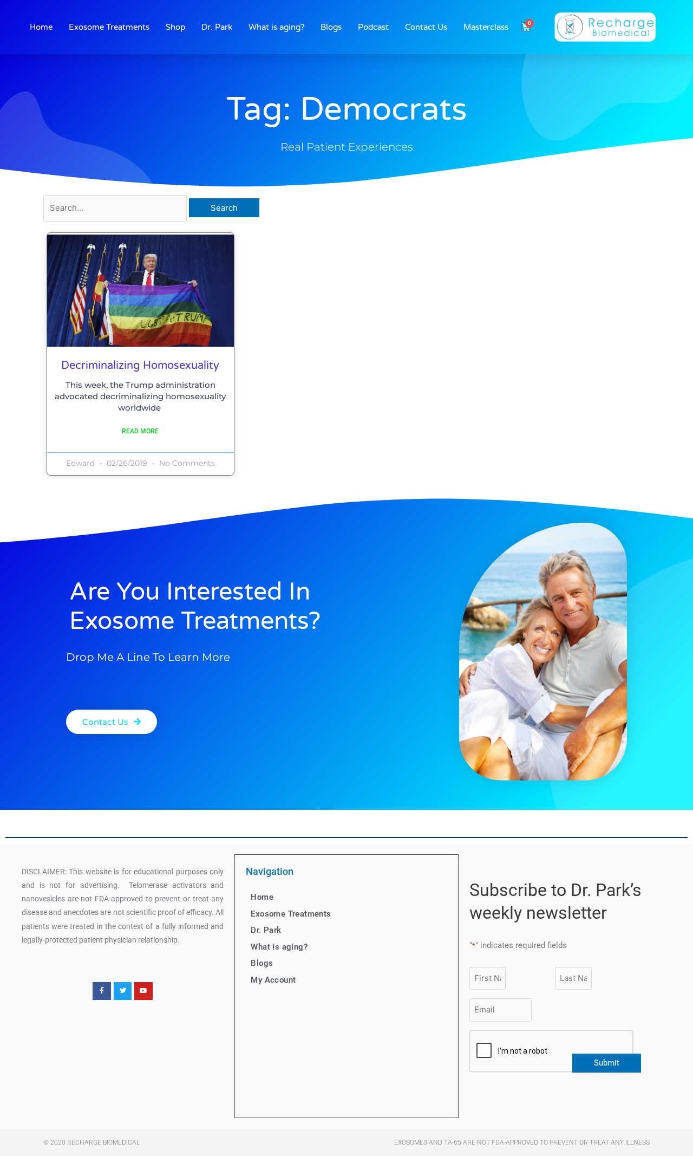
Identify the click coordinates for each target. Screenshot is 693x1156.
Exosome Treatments (109, 27)
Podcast (373, 27)
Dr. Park (216, 27)
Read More (140, 431)
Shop (175, 27)
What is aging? (276, 27)
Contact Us (426, 27)
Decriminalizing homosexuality (140, 365)
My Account (273, 980)
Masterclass (485, 27)
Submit (606, 1063)
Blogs (331, 27)
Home (41, 27)
